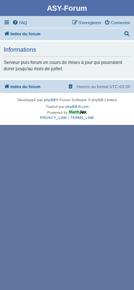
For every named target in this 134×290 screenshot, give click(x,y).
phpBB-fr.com (77, 106)
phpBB (50, 100)
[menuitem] (19, 22)
